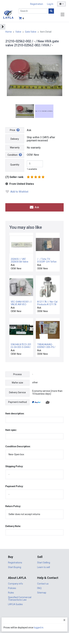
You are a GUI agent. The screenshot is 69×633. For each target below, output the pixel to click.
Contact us (43, 583)
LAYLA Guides (15, 604)
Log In (50, 4)
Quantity (14, 164)
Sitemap (41, 592)
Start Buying (14, 567)
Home (8, 31)
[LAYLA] (8, 14)
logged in (38, 627)
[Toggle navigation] (62, 14)
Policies (12, 588)
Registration (36, 4)
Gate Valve (30, 31)
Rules (11, 592)
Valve (18, 31)
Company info (15, 583)
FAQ (39, 588)
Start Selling (43, 562)
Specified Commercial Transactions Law (19, 598)
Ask (36, 207)
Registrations (15, 562)
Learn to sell (43, 567)
